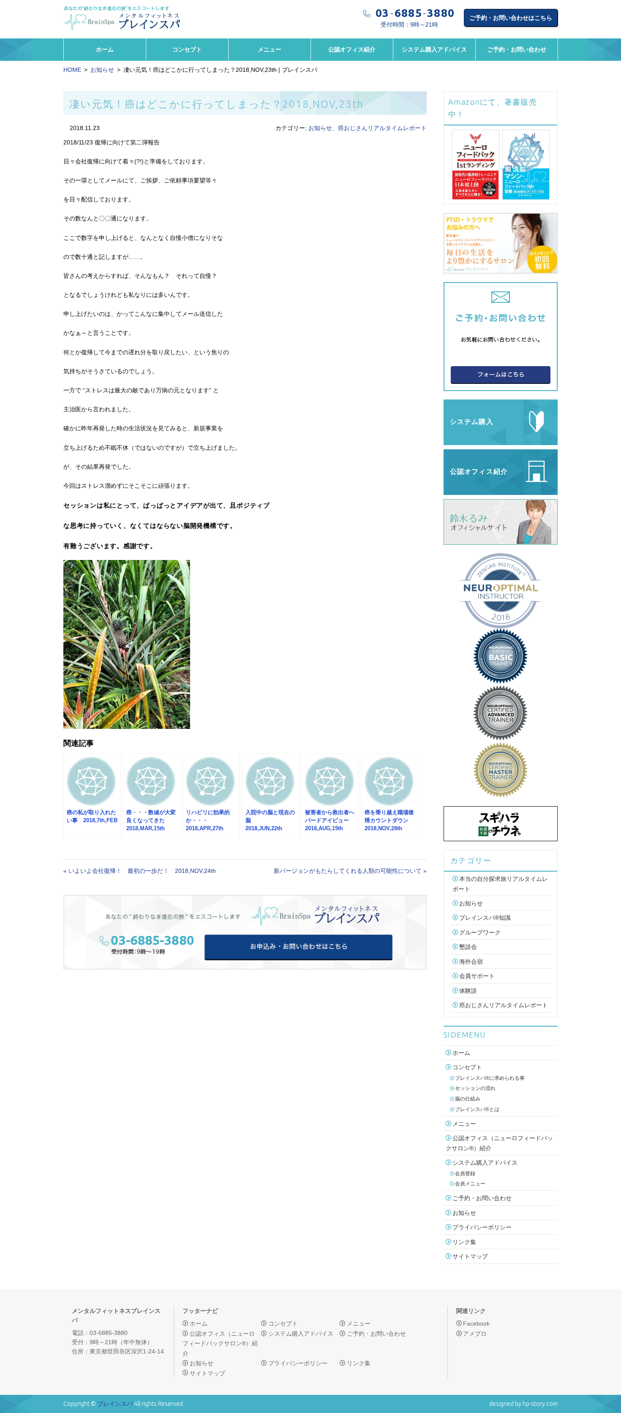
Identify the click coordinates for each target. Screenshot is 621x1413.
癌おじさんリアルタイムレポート (382, 128)
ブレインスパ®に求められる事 (490, 1078)
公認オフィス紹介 (352, 49)
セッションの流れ (475, 1088)
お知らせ (102, 69)
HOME (72, 69)
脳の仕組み (467, 1099)
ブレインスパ (115, 1403)
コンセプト (187, 49)
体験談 (468, 990)
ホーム (105, 49)
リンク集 (464, 1242)
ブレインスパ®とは (477, 1109)
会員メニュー (470, 1184)
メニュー (269, 49)
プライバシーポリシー (482, 1227)
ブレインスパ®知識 (485, 918)
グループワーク (480, 932)
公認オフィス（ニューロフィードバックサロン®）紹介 (220, 1343)
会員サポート (477, 976)
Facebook (476, 1323)
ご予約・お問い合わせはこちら (510, 17)
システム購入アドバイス (434, 49)
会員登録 (465, 1174)
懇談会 (468, 947)
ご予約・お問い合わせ (516, 49)
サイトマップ (470, 1256)
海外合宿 (471, 961)
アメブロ (475, 1333)
